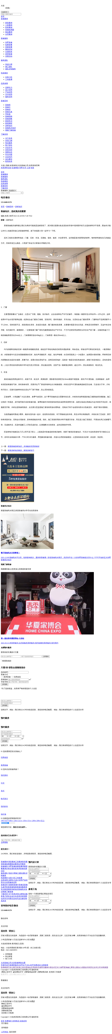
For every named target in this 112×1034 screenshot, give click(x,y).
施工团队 (8, 67)
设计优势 (8, 90)
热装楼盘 (4, 73)
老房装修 (8, 54)
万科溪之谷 (19, 967)
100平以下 (22, 965)
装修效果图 (9, 30)
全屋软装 (8, 52)
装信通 (22, 963)
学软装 (7, 114)
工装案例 (8, 25)
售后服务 (8, 143)
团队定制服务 (10, 69)
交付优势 (8, 94)
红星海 (26, 967)
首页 (2, 16)
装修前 (7, 105)
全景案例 (8, 34)
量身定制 (8, 49)
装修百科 (4, 101)
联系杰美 (8, 161)
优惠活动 (8, 56)
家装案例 (8, 23)
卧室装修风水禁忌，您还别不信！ (61, 557)
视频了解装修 (10, 130)
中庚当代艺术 (53, 967)
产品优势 (8, 92)
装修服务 (4, 38)
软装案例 (8, 27)
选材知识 (8, 126)
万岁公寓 (11, 967)
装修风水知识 (10, 128)
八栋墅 (61, 967)
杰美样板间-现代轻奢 (34, 643)
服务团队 (4, 60)
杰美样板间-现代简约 (50, 643)
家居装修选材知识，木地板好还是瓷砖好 (23, 446)
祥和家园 (104, 967)
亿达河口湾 (96, 967)
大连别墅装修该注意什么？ (84, 557)
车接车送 (4, 965)
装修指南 (8, 116)
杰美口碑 (8, 141)
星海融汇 (67, 967)
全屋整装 (15, 168)
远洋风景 (88, 967)
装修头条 (8, 112)
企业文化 (8, 147)
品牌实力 (8, 87)
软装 (32, 168)
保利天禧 (37, 967)
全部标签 (44, 965)
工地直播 (8, 79)
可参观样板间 (13, 965)
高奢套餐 (8, 47)
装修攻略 (8, 119)
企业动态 (8, 157)
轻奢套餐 (8, 45)
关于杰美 (8, 138)
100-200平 (30, 965)
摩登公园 (74, 967)
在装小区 (8, 77)
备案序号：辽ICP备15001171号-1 (13, 974)
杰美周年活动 (6, 168)
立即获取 (4, 684)
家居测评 (8, 123)
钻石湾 (31, 967)
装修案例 (4, 19)
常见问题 (8, 154)
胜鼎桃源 (4, 967)
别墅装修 (8, 42)
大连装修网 (15, 963)
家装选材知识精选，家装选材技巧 (21, 450)
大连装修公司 (6, 963)
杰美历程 (8, 150)
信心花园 (81, 967)
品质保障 (4, 83)
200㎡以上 (41, 821)
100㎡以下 (5, 821)
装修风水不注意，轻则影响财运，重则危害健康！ (28, 557)
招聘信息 (8, 152)
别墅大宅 (22, 168)
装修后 (7, 109)
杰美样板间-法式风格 (17, 643)
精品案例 (8, 32)
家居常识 (8, 121)
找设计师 (8, 64)
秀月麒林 (44, 967)
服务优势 (8, 97)
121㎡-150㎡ (22, 821)
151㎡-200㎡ (32, 821)
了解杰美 (4, 134)
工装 (28, 168)
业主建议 (8, 159)
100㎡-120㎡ (13, 821)
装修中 (7, 107)
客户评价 (8, 145)
